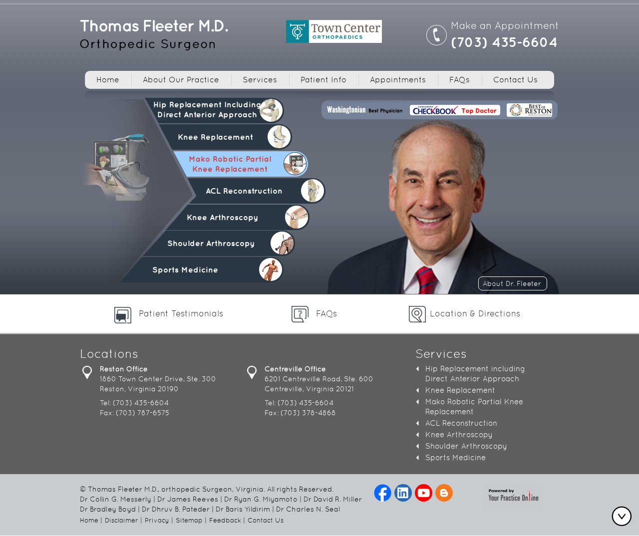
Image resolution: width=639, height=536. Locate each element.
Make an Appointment (505, 25)
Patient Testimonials (181, 313)
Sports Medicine (185, 269)
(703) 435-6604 (504, 42)
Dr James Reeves (187, 499)
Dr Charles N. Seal (308, 509)
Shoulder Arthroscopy (211, 243)
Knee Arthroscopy (222, 217)
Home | (91, 520)
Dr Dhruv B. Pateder (176, 509)
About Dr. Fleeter (512, 283)
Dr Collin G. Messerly (115, 499)
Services (260, 79)
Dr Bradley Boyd (108, 509)
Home (107, 79)
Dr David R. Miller (333, 499)
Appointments (398, 79)
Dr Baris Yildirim (243, 509)
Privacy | (159, 520)
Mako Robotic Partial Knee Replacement (230, 163)
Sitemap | (191, 520)
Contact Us (515, 79)
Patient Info (323, 79)
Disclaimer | (123, 520)
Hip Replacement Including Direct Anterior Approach (207, 109)
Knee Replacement (215, 136)
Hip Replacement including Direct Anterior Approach (475, 373)
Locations (109, 354)
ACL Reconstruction (244, 190)
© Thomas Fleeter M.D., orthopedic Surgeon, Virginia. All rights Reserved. (206, 489)
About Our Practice (181, 79)
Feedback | (227, 520)
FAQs (459, 79)
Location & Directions (475, 313)
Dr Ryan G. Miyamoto (261, 499)
